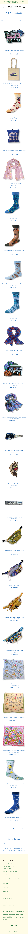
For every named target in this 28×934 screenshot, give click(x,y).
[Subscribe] (23, 844)
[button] (3, 7)
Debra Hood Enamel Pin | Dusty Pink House (14, 50)
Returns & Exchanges (9, 895)
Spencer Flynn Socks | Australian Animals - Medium (14, 283)
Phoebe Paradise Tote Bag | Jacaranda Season (14, 83)
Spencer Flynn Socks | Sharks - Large (14, 817)
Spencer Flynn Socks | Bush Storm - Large (14, 250)
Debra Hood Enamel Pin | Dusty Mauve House (14, 383)
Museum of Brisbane (9, 860)
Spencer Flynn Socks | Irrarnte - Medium (14, 117)
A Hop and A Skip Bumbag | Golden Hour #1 (14, 617)
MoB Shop (16, 931)
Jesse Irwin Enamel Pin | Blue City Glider (14, 517)
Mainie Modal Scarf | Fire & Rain (14, 350)
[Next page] (18, 832)
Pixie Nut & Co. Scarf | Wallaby (14, 183)
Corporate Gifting (8, 898)
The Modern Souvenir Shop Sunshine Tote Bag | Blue (14, 150)
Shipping (5, 891)
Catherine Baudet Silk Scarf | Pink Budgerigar (14, 750)
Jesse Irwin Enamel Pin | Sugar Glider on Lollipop (14, 483)
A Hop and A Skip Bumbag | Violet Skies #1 (14, 583)
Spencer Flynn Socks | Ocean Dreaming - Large (14, 317)
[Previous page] (4, 828)
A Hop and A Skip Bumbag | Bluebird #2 (14, 650)
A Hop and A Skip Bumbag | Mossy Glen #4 (14, 550)
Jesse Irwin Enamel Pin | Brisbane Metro (14, 450)
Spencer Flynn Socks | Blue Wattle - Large (14, 217)
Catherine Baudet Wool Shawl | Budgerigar (14, 717)
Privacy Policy (6, 902)
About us (5, 887)
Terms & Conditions (8, 905)
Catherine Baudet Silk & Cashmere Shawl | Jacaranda (14, 417)
